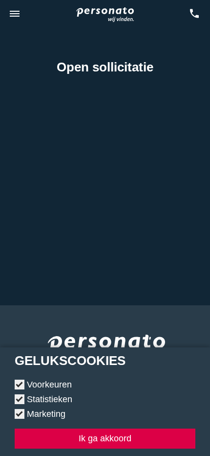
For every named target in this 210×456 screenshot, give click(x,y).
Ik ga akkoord (105, 438)
